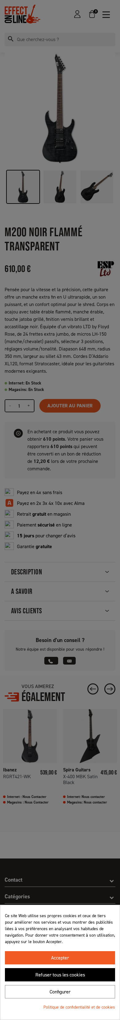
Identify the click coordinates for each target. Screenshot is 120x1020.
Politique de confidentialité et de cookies (79, 1007)
